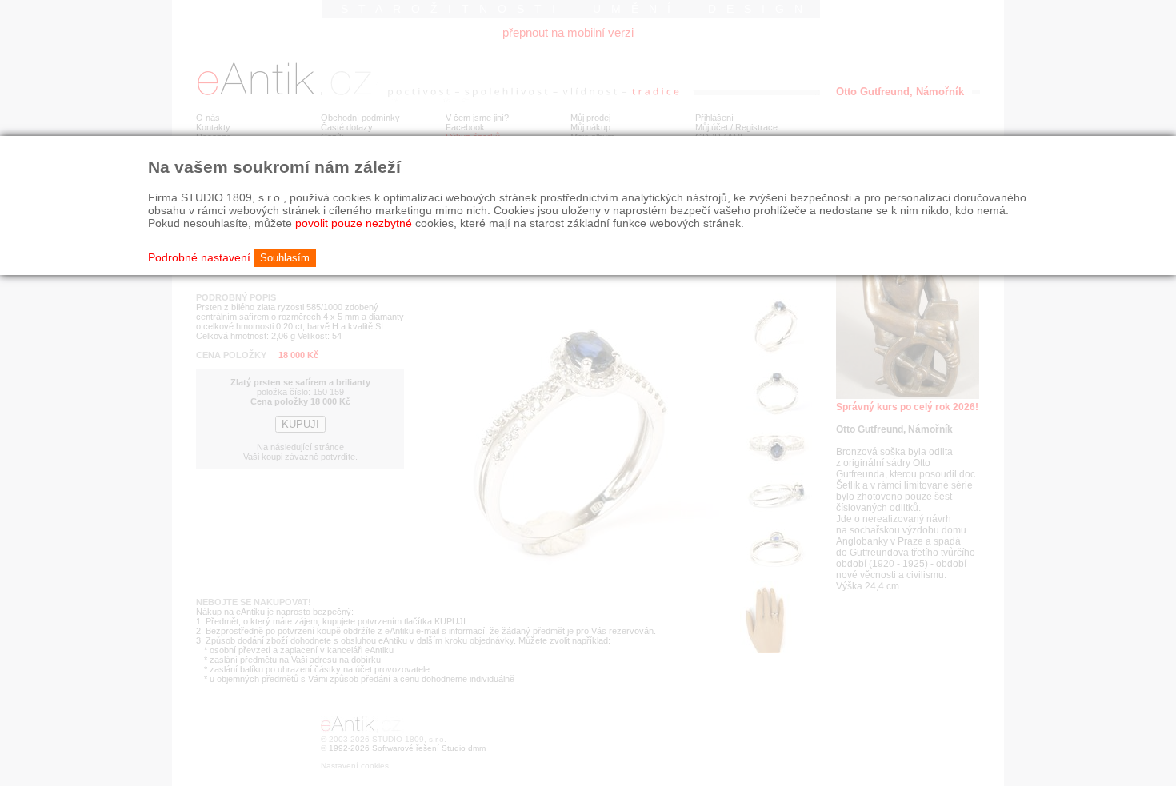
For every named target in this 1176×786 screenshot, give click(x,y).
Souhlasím (285, 258)
